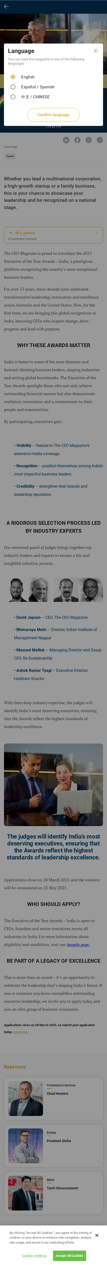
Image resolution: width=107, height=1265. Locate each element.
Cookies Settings (34, 1256)
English (28, 77)
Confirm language (53, 114)
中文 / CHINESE (35, 97)
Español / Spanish (37, 87)
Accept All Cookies (69, 1256)
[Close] (96, 1235)
